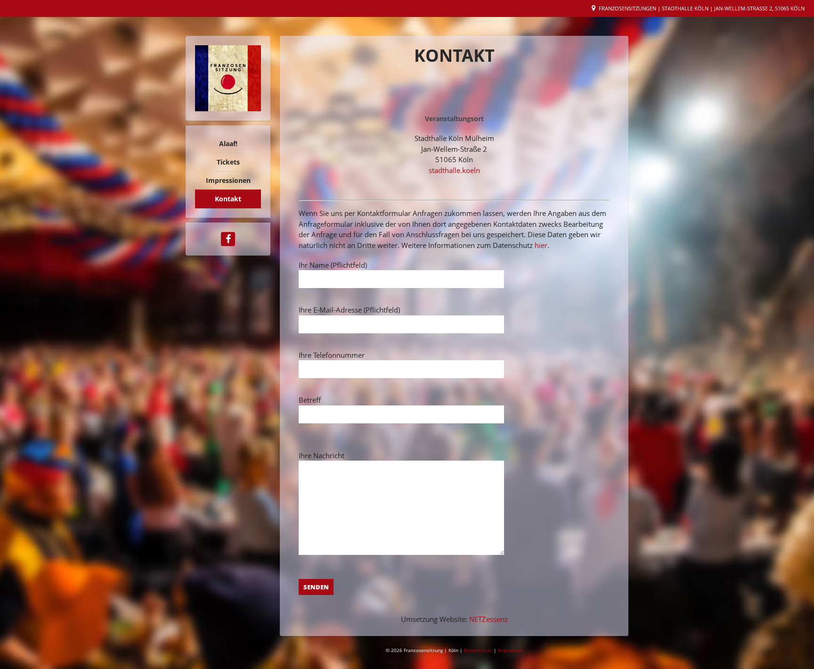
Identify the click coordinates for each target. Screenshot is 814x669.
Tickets (228, 161)
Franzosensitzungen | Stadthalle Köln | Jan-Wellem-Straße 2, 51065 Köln (702, 8)
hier (541, 245)
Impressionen (228, 180)
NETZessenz (488, 619)
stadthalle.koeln (454, 170)
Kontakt (228, 198)
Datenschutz (479, 650)
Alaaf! (228, 143)
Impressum (510, 650)
